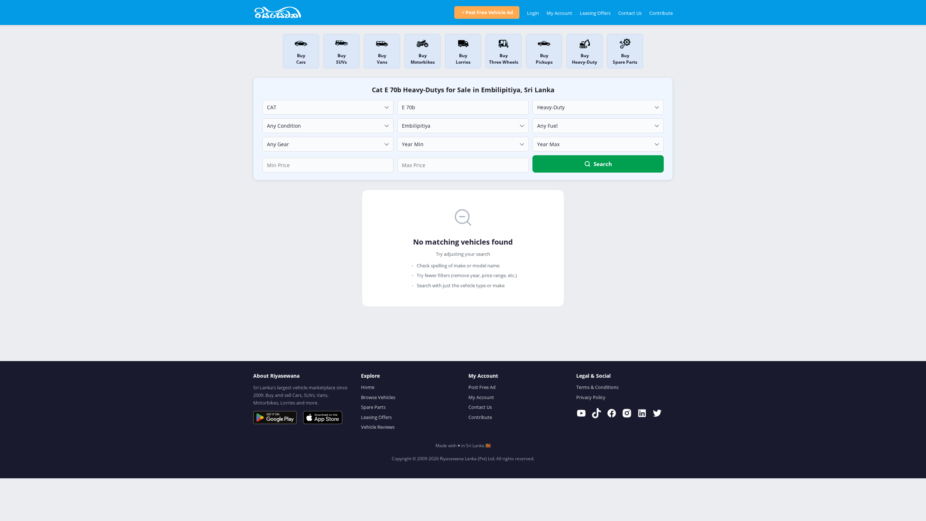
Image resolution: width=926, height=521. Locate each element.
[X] (657, 413)
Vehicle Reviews (378, 427)
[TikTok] (596, 413)
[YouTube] (581, 413)
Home (367, 387)
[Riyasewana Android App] (275, 417)
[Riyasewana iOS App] (322, 417)
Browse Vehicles (378, 397)
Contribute (661, 13)
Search (603, 164)
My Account (559, 13)
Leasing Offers (595, 13)
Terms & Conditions (597, 387)
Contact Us (630, 13)
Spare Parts (373, 407)
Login (533, 13)
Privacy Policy (591, 397)
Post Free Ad (482, 387)
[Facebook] (612, 413)
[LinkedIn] (642, 413)
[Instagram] (627, 413)
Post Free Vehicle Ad (489, 12)
